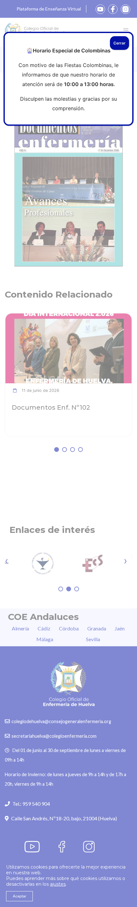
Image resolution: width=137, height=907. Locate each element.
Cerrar (119, 43)
